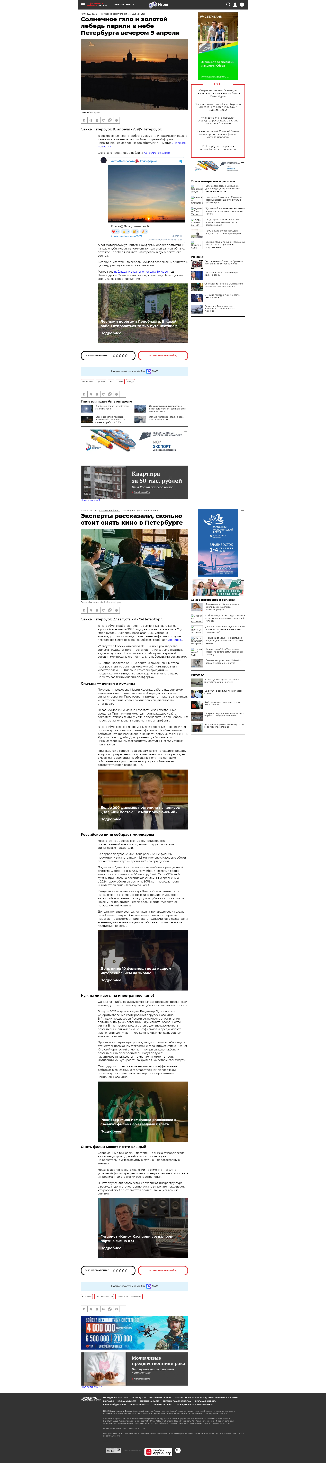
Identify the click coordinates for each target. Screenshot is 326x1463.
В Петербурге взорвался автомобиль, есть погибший (218, 148)
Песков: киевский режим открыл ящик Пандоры (221, 273)
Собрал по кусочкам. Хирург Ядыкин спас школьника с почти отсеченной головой (225, 618)
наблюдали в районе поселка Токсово (141, 271)
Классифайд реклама (114, 1405)
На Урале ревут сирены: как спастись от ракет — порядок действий (224, 714)
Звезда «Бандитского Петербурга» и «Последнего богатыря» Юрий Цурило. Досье (218, 107)
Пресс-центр (139, 1398)
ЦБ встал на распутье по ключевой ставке (223, 692)
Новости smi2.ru (92, 500)
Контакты (108, 1401)
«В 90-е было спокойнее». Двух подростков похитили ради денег (223, 232)
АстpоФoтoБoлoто (157, 152)
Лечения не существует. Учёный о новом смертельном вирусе (223, 661)
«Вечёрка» (175, 639)
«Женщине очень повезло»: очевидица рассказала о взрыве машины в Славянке (218, 120)
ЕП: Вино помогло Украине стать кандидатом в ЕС (222, 296)
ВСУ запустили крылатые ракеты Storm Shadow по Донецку (221, 681)
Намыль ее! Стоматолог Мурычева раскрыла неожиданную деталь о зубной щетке (223, 200)
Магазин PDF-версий (160, 1398)
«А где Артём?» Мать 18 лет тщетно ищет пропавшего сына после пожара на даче (223, 222)
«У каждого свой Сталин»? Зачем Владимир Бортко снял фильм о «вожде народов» (218, 134)
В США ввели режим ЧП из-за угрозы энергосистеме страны (224, 725)
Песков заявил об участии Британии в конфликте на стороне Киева (223, 262)
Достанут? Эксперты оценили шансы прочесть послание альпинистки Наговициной (225, 629)
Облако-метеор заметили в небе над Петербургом (166, 418)
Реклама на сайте (149, 1401)
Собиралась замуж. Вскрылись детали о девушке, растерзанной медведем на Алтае (222, 189)
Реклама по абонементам (177, 1401)
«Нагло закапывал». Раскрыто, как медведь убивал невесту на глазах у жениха (224, 641)
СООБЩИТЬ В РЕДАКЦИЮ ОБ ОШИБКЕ (194, 1405)
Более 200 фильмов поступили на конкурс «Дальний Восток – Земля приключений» (140, 810)
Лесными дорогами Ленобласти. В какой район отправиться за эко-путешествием (139, 323)
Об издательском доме (116, 1398)
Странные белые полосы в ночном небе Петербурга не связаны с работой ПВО (110, 420)
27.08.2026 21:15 (88, 510)
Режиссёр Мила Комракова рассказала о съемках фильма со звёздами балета (138, 1122)
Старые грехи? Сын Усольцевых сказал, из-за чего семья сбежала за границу (224, 652)
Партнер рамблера (132, 1450)
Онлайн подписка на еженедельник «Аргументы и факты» (206, 1398)
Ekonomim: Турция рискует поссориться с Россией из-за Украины (220, 308)
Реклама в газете (126, 1401)
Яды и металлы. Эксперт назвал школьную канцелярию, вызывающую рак (222, 607)
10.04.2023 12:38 (89, 14)
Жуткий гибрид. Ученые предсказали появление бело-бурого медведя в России (225, 211)
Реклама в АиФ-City (205, 1401)
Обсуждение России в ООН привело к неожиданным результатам (223, 285)
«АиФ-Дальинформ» (110, 602)
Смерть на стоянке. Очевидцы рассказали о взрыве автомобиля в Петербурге (218, 93)
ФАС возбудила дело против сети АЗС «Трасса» (222, 703)
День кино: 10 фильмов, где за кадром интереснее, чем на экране (136, 971)
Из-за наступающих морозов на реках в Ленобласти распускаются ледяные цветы (167, 409)
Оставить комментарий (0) (163, 355)
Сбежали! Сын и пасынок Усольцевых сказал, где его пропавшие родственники (225, 245)
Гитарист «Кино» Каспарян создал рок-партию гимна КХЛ (137, 1238)
